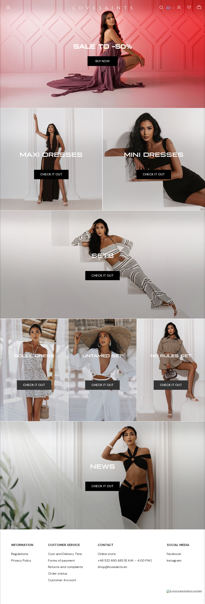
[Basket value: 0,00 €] (199, 7)
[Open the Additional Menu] (8, 7)
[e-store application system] (184, 591)
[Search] (161, 7)
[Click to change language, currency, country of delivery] (170, 7)
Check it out (51, 174)
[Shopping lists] (189, 7)
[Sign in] (179, 7)
